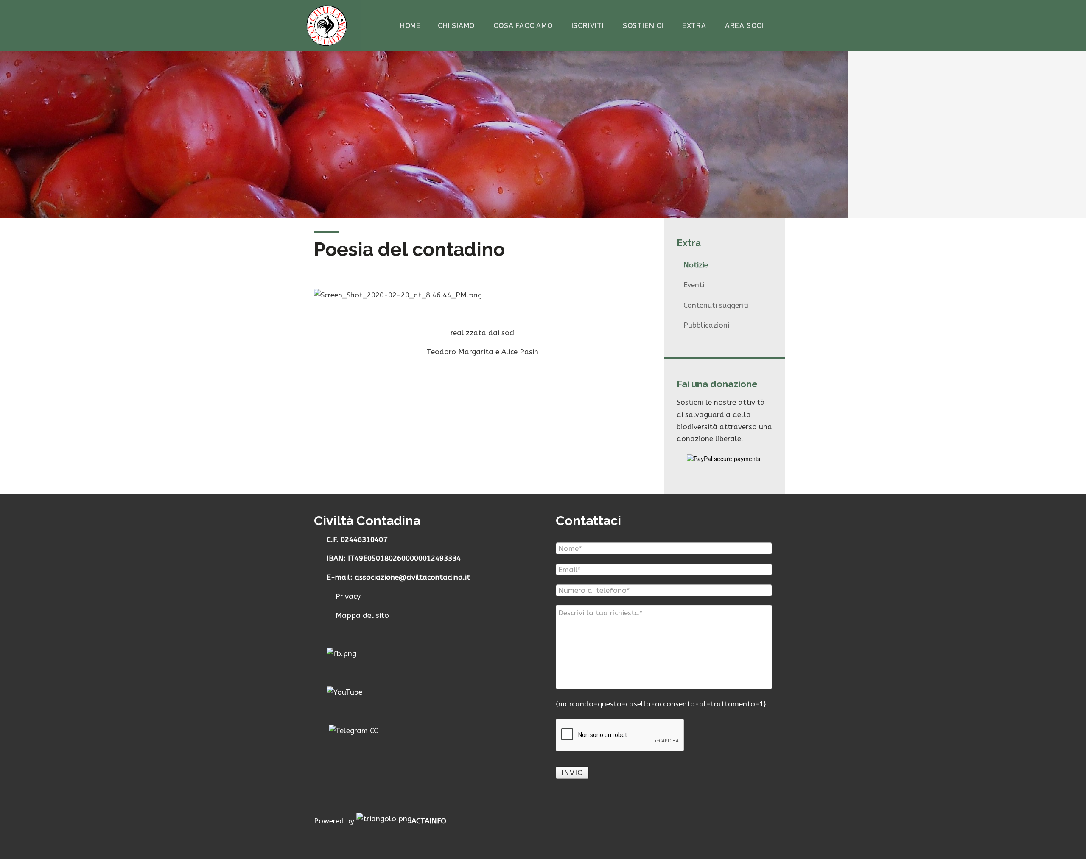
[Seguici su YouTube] (344, 691)
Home (410, 26)
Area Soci (744, 26)
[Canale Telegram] (353, 730)
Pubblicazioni (706, 325)
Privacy (347, 596)
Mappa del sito (361, 615)
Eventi (693, 285)
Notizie (695, 265)
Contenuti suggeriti (716, 305)
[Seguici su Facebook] (341, 653)
